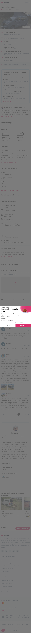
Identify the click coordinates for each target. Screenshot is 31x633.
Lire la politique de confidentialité (7, 320)
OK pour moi (23, 325)
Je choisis (7, 325)
